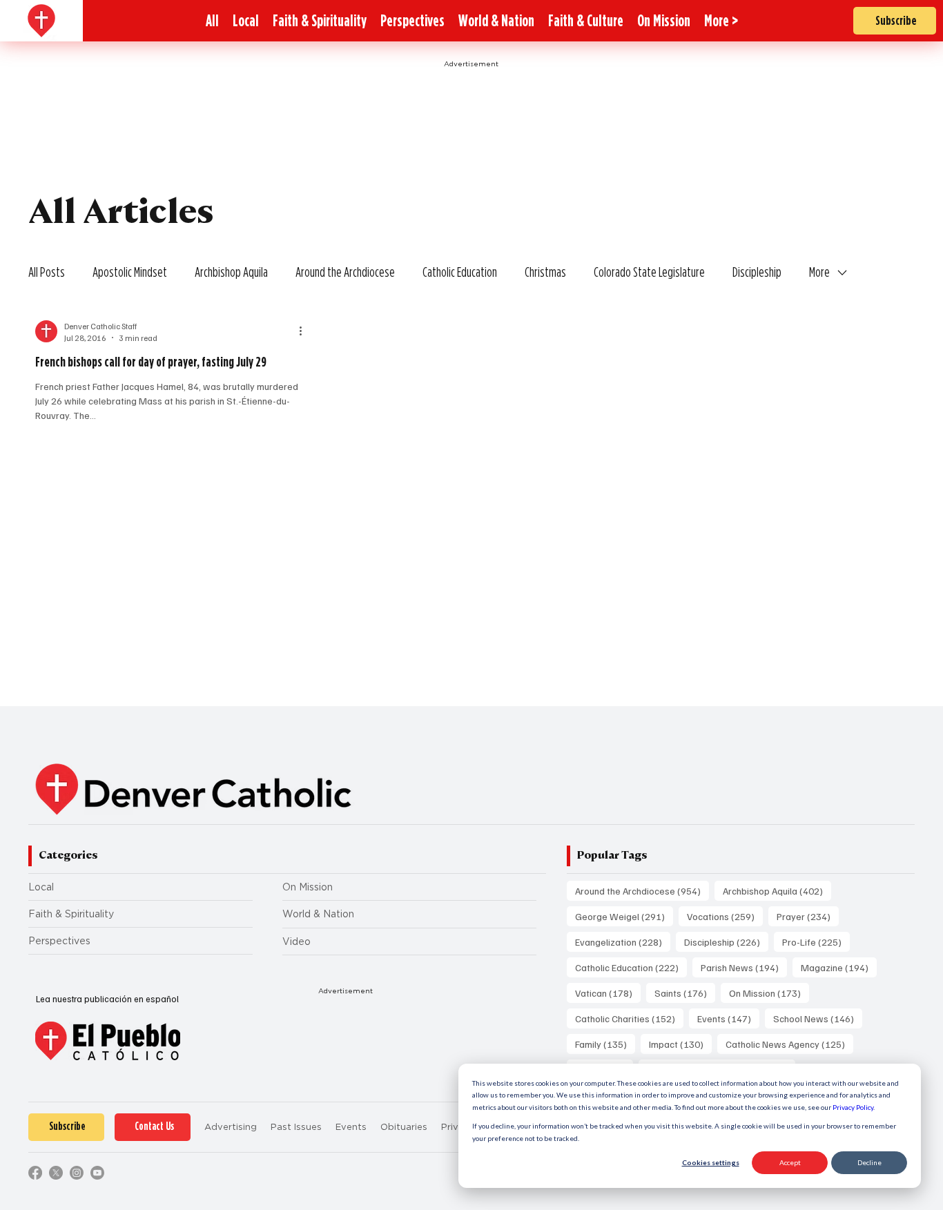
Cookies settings (710, 1162)
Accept (790, 1162)
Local (41, 886)
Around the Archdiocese (345, 272)
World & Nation (318, 913)
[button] (721, 21)
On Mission (307, 886)
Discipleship (756, 272)
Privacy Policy (853, 1107)
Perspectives (59, 940)
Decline (869, 1162)
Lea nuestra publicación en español (107, 998)
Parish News (744, 967)
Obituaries (403, 1127)
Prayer (808, 916)
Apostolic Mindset (130, 272)
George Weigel (624, 916)
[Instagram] (77, 1173)
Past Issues (296, 1127)
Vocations (725, 916)
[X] (56, 1173)
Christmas (545, 272)
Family (605, 1043)
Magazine (839, 967)
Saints (684, 992)
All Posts (46, 272)
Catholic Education (459, 272)
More (819, 272)
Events (728, 1018)
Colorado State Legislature (649, 272)
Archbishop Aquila (231, 272)
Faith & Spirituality (71, 913)
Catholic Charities (629, 1018)
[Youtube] (97, 1173)
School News (817, 1018)
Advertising (230, 1127)
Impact (680, 1043)
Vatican (608, 992)
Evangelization (622, 941)
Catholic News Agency (789, 1043)
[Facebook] (35, 1173)
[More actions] (306, 331)
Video (296, 941)
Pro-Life (816, 941)
